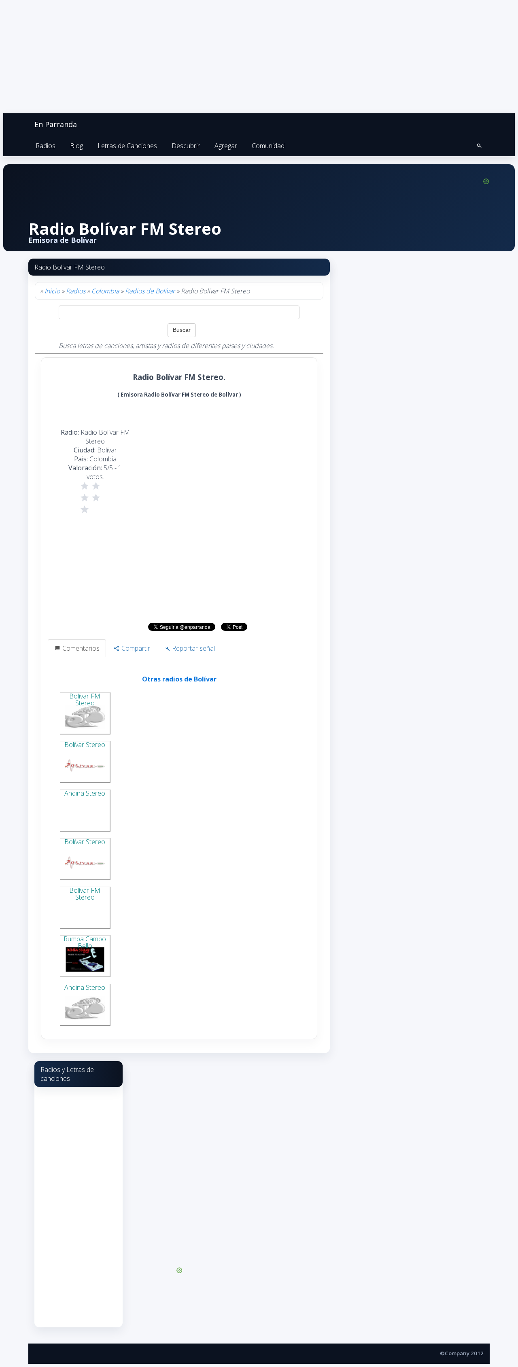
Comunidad (268, 145)
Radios (45, 145)
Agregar (225, 145)
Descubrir (186, 145)
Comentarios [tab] (80, 648)
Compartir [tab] (135, 648)
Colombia (105, 291)
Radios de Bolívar (150, 291)
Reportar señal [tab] (192, 648)
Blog (76, 145)
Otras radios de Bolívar (179, 679)
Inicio (52, 291)
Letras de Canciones (127, 145)
